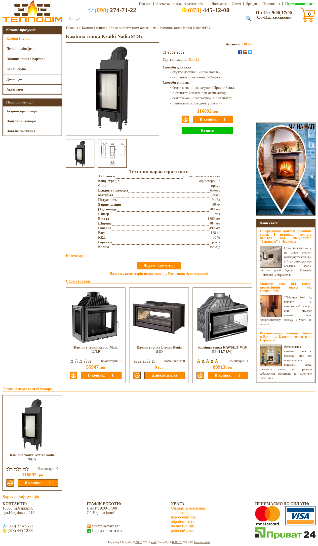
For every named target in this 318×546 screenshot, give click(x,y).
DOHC (138, 542)
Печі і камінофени (21, 49)
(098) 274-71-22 (19, 526)
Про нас (145, 3)
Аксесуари (14, 89)
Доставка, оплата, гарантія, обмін (181, 3)
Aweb (154, 542)
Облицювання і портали (25, 59)
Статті (236, 3)
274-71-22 (115, 9)
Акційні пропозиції (21, 111)
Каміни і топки (18, 38)
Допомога (219, 3)
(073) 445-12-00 (19, 530)
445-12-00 (209, 9)
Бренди (251, 3)
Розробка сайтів (202, 542)
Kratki (194, 60)
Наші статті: (270, 222)
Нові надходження (20, 131)
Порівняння (271, 3)
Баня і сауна (16, 69)
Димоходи (14, 79)
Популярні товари (21, 121)
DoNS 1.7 (177, 542)
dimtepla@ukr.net (105, 526)
